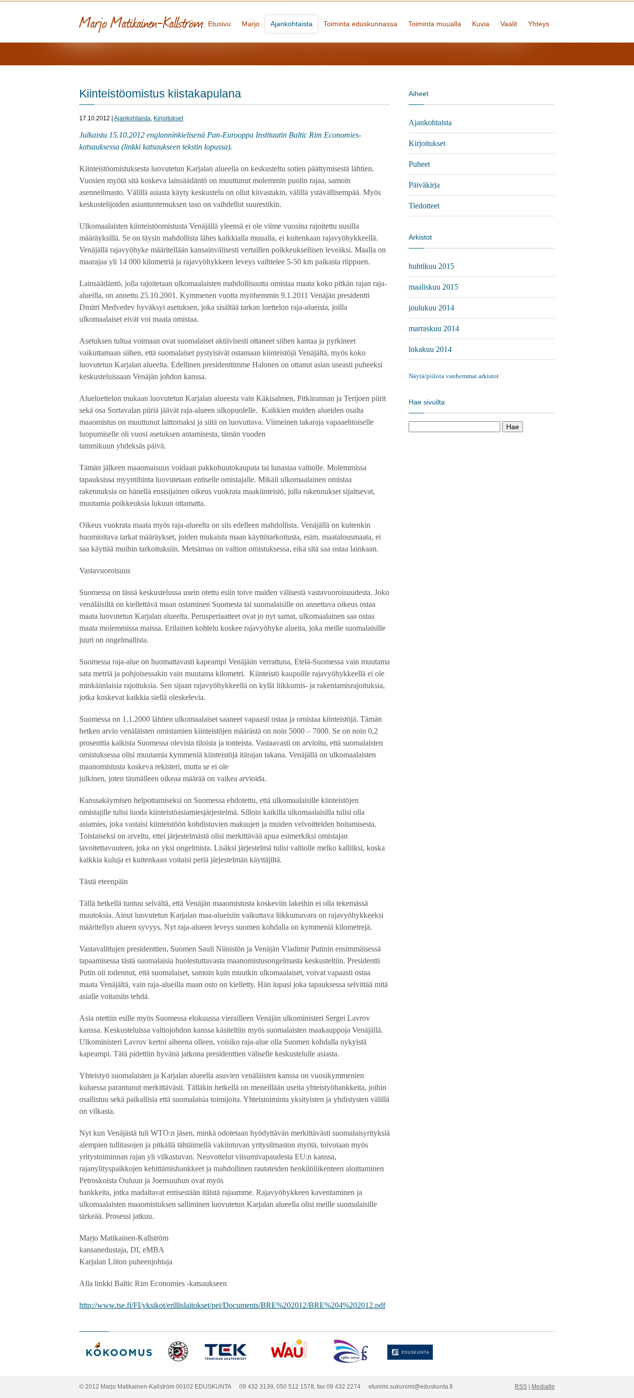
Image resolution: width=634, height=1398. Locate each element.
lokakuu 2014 (430, 349)
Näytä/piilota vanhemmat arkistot (454, 376)
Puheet (419, 164)
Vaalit (508, 24)
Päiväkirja (424, 185)
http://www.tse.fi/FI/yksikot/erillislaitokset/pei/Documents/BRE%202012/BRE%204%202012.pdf (232, 1305)
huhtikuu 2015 (431, 266)
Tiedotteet (424, 205)
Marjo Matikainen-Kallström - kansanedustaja (178, 21)
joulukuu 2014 (431, 307)
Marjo (251, 24)
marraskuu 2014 (434, 328)
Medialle (543, 1386)
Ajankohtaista (291, 24)
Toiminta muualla (434, 24)
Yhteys (538, 24)
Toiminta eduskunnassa (360, 24)
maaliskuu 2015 (433, 287)
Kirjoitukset (168, 118)
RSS (521, 1386)
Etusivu (219, 24)
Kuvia (480, 24)
